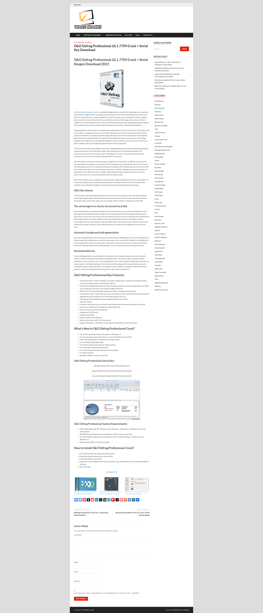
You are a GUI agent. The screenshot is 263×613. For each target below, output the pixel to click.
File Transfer (159, 178)
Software (88, 42)
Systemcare (159, 251)
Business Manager (161, 125)
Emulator (158, 167)
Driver (157, 160)
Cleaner (157, 136)
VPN (156, 279)
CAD (156, 129)
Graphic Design (160, 185)
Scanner (157, 230)
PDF (156, 213)
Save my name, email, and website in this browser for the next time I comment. (107, 593)
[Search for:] (171, 49)
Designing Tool (160, 153)
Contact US (147, 35)
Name (76, 562)
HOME (78, 35)
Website (77, 581)
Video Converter (160, 272)
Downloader (159, 157)
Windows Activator (113, 35)
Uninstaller (159, 262)
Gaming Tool (159, 181)
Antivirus (158, 112)
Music (157, 199)
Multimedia (159, 195)
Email (77, 572)
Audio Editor (159, 115)
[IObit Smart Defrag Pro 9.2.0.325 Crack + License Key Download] (111, 484)
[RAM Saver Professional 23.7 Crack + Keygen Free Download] (137, 484)
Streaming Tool (160, 248)
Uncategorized (160, 258)
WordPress (177, 610)
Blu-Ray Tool (159, 122)
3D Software (159, 101)
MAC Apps (128, 35)
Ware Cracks (90, 610)
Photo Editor (159, 216)
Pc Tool (157, 209)
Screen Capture (160, 234)
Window (158, 286)
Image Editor (159, 188)
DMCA (138, 35)
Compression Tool (161, 139)
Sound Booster (160, 244)
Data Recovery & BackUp (163, 146)
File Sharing (159, 174)
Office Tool (158, 202)
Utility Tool (158, 269)
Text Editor (158, 255)
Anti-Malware (160, 108)
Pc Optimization (79, 42)
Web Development (161, 283)
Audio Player (159, 118)
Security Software (161, 237)
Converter (158, 143)
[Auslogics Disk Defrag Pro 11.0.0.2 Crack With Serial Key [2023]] (85, 484)
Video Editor (159, 276)
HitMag (186, 610)
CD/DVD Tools (160, 132)
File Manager (159, 171)
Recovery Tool (159, 223)
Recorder (158, 220)
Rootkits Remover (161, 227)
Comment (78, 535)
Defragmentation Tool (162, 150)
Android (157, 105)
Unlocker (158, 265)
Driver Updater (160, 164)
